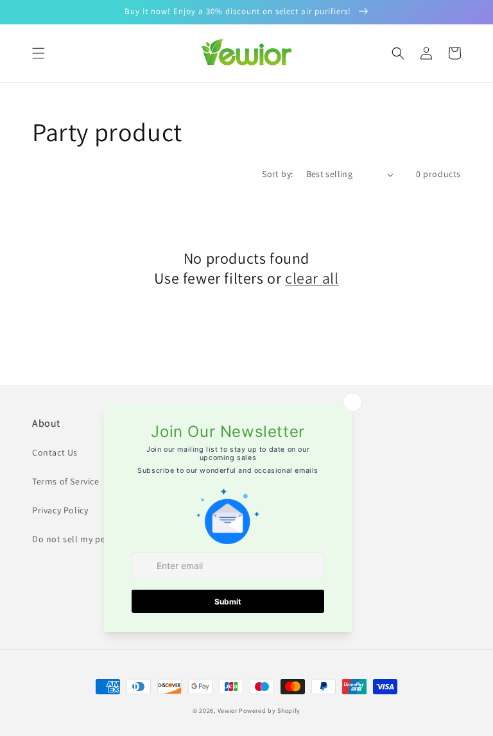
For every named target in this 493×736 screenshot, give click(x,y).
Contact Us (55, 452)
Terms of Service (65, 481)
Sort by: (277, 174)
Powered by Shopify (269, 710)
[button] (38, 53)
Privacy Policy (60, 510)
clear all (311, 278)
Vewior (228, 710)
